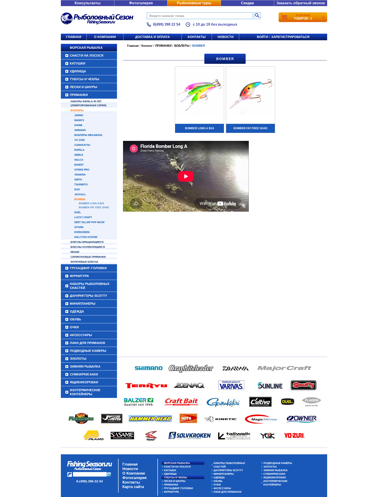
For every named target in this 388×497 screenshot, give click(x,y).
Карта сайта (133, 487)
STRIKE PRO (81, 169)
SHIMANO (80, 130)
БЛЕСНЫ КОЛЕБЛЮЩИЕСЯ (88, 247)
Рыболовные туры (194, 3)
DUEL (77, 212)
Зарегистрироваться (290, 37)
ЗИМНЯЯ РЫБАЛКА (85, 366)
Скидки (247, 3)
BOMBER (79, 199)
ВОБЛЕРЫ (77, 110)
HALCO (78, 159)
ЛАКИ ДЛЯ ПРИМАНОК (87, 343)
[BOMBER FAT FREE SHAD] (250, 95)
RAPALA (79, 150)
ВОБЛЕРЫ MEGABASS (88, 135)
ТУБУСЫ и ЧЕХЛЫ (84, 79)
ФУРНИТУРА (79, 276)
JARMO (78, 115)
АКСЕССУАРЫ (81, 335)
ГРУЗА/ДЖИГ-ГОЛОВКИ (88, 268)
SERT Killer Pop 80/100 (89, 222)
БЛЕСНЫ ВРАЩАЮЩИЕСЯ (87, 242)
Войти (262, 37)
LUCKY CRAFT (83, 217)
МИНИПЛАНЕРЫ (82, 303)
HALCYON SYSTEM (85, 237)
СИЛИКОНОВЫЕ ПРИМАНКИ (88, 256)
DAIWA (78, 125)
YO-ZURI (79, 140)
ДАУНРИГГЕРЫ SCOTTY (88, 295)
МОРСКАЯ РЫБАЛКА (86, 47)
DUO (77, 189)
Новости (226, 37)
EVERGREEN (82, 232)
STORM (78, 227)
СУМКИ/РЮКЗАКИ (84, 374)
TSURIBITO (81, 184)
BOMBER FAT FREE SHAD (94, 207)
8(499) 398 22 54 (166, 24)
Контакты (197, 37)
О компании (105, 37)
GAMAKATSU (82, 145)
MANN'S (79, 120)
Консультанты (88, 3)
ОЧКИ (74, 327)
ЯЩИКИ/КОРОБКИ (84, 382)
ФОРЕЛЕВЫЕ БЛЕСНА (84, 261)
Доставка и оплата (152, 37)
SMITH (78, 179)
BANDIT (79, 164)
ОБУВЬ (75, 319)
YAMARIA (80, 174)
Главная (73, 37)
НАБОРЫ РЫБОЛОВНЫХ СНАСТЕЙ (89, 286)
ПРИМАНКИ (79, 95)
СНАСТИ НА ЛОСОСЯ (86, 55)
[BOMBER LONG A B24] (199, 95)
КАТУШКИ (77, 63)
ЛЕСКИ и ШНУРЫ (83, 87)
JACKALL (80, 194)
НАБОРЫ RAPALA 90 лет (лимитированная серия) (88, 103)
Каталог (146, 45)
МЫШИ (75, 252)
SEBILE (78, 154)
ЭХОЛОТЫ (78, 358)
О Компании (133, 473)
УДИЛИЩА (78, 71)
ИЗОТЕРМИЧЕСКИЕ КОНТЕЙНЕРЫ (85, 392)
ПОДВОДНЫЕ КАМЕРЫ (88, 351)
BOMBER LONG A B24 (91, 203)
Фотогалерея (141, 3)
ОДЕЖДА (77, 311)
